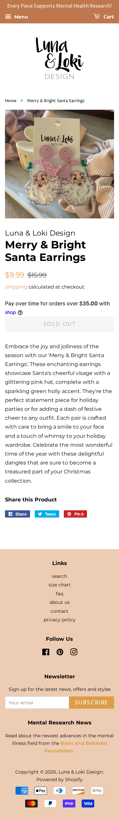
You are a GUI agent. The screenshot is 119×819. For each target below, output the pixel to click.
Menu (20, 17)
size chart (60, 584)
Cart (108, 17)
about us (60, 602)
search (59, 576)
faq (59, 593)
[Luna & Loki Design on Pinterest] (59, 653)
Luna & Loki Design (81, 772)
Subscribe (91, 702)
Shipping (16, 287)
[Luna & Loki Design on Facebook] (46, 653)
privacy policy (60, 619)
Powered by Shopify (59, 779)
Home (11, 101)
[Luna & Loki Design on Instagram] (73, 653)
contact (59, 611)
